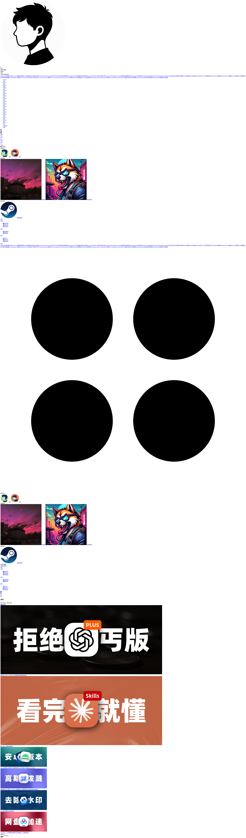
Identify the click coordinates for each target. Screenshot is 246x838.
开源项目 (207, 76)
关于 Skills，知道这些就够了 (7, 746)
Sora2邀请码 (187, 76)
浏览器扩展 (65, 76)
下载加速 (165, 77)
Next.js (26, 77)
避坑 (82, 76)
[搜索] (1, 594)
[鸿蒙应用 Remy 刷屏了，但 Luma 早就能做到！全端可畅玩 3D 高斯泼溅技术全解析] (24, 788)
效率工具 (103, 76)
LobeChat (118, 77)
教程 (237, 76)
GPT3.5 (203, 76)
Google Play (162, 76)
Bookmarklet (3, 76)
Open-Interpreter (13, 77)
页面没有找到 (4, 566)
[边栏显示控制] (1, 130)
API (111, 76)
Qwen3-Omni (45, 77)
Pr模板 (126, 77)
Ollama (114, 76)
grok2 (105, 77)
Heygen (65, 77)
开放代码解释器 (6, 77)
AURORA (214, 76)
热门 (130, 76)
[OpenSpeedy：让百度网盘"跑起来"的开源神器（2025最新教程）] (24, 831)
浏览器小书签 (9, 76)
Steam (22, 77)
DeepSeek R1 (135, 76)
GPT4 (40, 76)
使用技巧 (182, 76)
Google (14, 76)
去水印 (174, 76)
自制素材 (134, 77)
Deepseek (108, 76)
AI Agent (90, 76)
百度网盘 (161, 77)
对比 (115, 77)
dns (86, 77)
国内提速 (89, 77)
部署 (139, 76)
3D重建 (18, 76)
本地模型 (79, 77)
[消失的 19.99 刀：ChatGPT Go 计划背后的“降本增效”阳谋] (81, 673)
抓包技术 (195, 76)
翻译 (123, 76)
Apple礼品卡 (150, 76)
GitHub (223, 76)
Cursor (48, 76)
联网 (128, 76)
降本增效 (85, 76)
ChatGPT (70, 76)
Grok (112, 77)
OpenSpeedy (156, 77)
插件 (125, 76)
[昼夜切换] (1, 129)
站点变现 (146, 77)
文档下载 (60, 76)
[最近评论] (5, 69)
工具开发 (30, 77)
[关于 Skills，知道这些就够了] (81, 744)
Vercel (83, 77)
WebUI (122, 77)
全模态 (49, 77)
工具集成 (230, 76)
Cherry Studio (119, 76)
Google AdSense (140, 77)
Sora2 (154, 76)
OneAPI (234, 76)
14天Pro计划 (53, 76)
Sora (191, 76)
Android (157, 76)
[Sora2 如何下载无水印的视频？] (24, 809)
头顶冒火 (19, 77)
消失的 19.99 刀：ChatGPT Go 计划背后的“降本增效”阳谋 (13, 675)
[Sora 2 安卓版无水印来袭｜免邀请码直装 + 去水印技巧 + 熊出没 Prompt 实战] (24, 766)
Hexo (226, 76)
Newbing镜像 (70, 77)
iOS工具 (199, 76)
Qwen (40, 77)
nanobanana (93, 77)
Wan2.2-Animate (55, 77)
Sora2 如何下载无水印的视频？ (7, 811)
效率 (35, 77)
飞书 (57, 76)
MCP (96, 76)
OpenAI (74, 76)
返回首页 (4, 604)
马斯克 (108, 77)
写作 (37, 77)
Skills (93, 76)
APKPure (167, 76)
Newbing (75, 77)
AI (33, 77)
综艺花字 (130, 77)
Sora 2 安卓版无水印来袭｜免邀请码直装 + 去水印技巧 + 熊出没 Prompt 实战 (18, 767)
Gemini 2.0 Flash (100, 77)
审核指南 (151, 77)
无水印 (171, 76)
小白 (240, 76)
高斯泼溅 (22, 76)
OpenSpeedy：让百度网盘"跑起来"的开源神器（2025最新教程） (15, 832)
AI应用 (37, 76)
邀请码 (178, 76)
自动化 (99, 76)
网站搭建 (219, 76)
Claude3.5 (44, 76)
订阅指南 (78, 76)
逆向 (210, 76)
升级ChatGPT (143, 76)
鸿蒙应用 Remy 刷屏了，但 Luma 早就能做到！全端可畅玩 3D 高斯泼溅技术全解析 (19, 789)
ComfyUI (61, 77)
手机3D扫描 (32, 76)
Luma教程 (27, 76)
